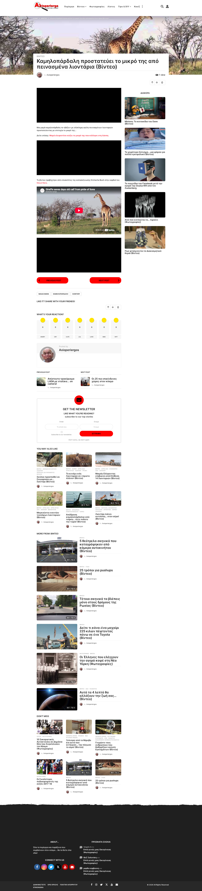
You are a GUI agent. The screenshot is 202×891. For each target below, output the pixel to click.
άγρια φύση (70, 470)
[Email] (72, 867)
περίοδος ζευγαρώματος (45, 472)
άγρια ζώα (81, 469)
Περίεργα (69, 6)
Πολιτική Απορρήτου (69, 885)
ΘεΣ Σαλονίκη (90, 857)
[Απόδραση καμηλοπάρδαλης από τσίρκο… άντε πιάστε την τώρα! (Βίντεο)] (79, 499)
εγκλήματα (99, 738)
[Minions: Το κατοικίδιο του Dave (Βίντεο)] (145, 108)
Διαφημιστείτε (39, 885)
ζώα (96, 470)
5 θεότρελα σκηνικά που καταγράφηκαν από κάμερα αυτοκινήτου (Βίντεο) (98, 546)
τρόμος (81, 736)
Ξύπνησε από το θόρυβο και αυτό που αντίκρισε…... (68, 827)
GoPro (74, 469)
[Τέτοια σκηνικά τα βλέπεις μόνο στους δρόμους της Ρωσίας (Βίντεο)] (57, 607)
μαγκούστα (52, 509)
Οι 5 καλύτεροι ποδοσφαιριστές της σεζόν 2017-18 (47, 781)
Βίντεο (81, 6)
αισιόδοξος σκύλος (49, 469)
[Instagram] (44, 867)
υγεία (87, 566)
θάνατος (111, 738)
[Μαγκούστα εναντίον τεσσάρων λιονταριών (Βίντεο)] (50, 498)
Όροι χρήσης (53, 885)
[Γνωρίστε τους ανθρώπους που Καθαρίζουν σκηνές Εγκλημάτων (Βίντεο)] (108, 727)
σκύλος (39, 474)
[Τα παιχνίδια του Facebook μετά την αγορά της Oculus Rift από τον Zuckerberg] (145, 169)
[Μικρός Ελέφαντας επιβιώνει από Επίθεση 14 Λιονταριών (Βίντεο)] (108, 459)
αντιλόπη (98, 509)
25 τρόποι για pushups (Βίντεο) (96, 571)
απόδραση (75, 510)
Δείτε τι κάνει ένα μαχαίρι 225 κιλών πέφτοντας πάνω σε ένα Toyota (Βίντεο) (99, 633)
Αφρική (114, 509)
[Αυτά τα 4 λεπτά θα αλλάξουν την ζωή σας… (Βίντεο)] (57, 699)
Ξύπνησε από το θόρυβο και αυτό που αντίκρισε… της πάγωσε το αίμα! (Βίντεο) (78, 743)
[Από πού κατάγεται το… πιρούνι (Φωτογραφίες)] (145, 205)
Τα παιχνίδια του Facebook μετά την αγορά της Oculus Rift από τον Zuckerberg (143, 185)
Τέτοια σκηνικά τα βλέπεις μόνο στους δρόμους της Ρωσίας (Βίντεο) (100, 602)
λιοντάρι (76, 294)
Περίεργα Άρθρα (71, 736)
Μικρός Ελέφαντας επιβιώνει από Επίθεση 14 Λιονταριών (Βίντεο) (107, 476)
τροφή (84, 470)
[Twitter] (51, 867)
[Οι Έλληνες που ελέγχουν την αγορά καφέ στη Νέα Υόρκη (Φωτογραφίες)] (57, 669)
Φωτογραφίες (97, 6)
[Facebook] (37, 867)
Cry (55, 337)
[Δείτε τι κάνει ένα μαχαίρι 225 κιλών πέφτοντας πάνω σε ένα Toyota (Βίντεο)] (57, 636)
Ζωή (87, 689)
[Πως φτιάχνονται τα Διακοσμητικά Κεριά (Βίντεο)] (145, 237)
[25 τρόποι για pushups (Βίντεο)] (57, 578)
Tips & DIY (123, 6)
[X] (58, 867)
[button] (142, 6)
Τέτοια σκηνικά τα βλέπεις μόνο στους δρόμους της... (185, 829)
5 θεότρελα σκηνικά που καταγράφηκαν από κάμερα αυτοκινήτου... (138, 830)
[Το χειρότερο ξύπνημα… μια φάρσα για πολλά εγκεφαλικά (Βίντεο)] (145, 139)
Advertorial (41, 776)
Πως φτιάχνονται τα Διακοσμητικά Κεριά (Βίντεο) (143, 252)
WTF (116, 337)
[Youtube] (65, 867)
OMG (104, 337)
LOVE (91, 337)
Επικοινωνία (38, 887)
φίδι (86, 736)
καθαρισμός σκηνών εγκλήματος (107, 740)
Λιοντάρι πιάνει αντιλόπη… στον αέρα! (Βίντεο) (107, 516)
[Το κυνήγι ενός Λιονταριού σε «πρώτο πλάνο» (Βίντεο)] (79, 459)
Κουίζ (137, 6)
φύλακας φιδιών (71, 737)
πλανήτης (93, 689)
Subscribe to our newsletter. (61, 434)
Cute (67, 337)
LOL (80, 337)
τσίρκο (81, 511)
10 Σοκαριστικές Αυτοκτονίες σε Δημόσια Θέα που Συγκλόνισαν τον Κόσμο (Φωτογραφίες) (49, 744)
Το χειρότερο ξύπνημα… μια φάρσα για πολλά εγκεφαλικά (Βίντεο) (145, 153)
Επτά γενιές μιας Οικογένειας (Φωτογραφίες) (97, 850)
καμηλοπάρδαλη (60, 294)
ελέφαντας (113, 469)
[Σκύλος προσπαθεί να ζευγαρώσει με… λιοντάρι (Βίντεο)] (50, 459)
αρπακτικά (107, 509)
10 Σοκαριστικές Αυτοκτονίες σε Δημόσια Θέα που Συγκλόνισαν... (45, 829)
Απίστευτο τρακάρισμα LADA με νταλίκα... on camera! (61, 381)
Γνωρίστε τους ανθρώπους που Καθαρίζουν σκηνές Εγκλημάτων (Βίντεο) (106, 746)
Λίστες (111, 6)
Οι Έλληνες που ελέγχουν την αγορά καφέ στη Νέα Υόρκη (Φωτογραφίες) (99, 660)
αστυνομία (111, 736)
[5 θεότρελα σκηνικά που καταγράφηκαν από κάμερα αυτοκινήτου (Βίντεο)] (57, 550)
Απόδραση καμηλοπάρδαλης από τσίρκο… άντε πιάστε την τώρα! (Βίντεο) (77, 518)
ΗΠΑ (105, 738)
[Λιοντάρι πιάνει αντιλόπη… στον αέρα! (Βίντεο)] (108, 498)
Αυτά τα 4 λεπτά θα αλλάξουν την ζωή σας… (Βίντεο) (98, 695)
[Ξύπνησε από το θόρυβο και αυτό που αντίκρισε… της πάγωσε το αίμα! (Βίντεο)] (79, 727)
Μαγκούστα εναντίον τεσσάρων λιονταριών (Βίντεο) (48, 515)
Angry (42, 337)
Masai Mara (42, 183)
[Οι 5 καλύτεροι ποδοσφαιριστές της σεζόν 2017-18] (50, 767)
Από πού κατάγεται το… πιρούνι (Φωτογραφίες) (141, 221)
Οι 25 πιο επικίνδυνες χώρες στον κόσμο (104, 380)
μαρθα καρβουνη (91, 868)
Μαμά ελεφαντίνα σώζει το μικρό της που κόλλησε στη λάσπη (78, 135)
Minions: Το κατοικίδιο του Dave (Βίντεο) (141, 122)
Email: (62, 422)
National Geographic (109, 508)
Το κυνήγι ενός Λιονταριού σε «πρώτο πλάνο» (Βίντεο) (78, 476)
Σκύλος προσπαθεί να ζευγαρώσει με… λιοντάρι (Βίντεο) (48, 479)
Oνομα (96, 422)
